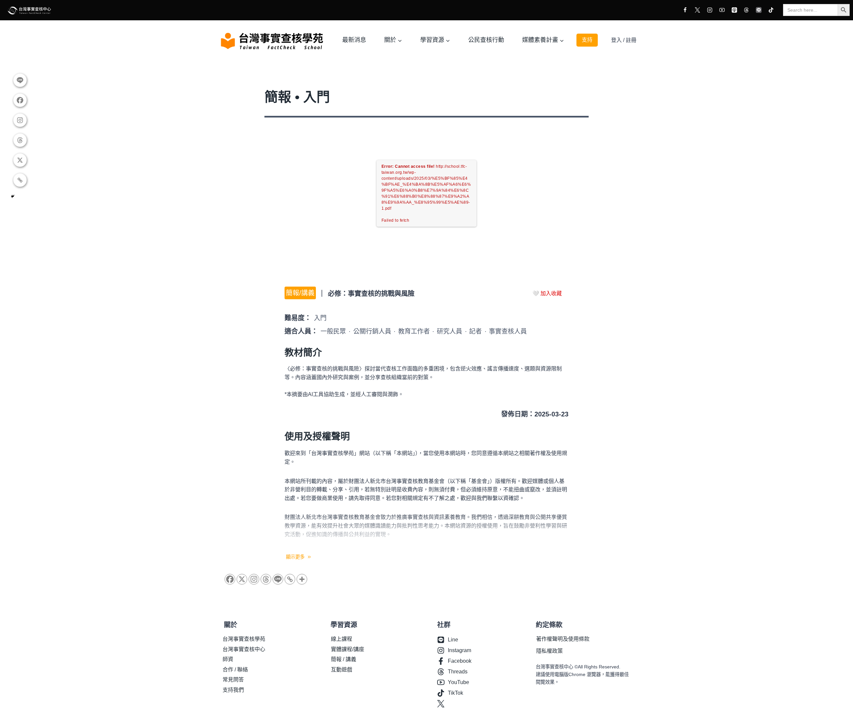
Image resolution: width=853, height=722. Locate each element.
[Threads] (746, 10)
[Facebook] (685, 10)
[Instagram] (709, 10)
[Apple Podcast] (734, 10)
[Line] (758, 10)
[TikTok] (771, 10)
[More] (302, 579)
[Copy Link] (290, 579)
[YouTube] (722, 10)
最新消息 (354, 40)
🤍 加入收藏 (547, 293)
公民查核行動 (486, 40)
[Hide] (12, 196)
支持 (587, 40)
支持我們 (233, 690)
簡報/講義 (300, 293)
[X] (697, 10)
